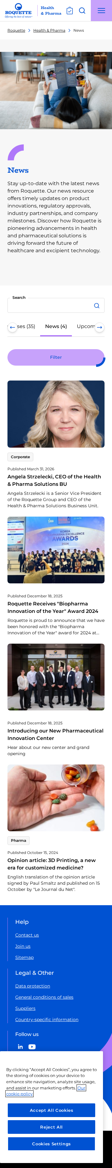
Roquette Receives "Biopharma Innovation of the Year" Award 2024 (52, 607)
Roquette (16, 30)
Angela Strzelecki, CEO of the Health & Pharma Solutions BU (54, 480)
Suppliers (25, 1008)
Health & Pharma (49, 30)
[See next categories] (100, 327)
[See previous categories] (12, 327)
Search (19, 297)
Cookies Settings (51, 1143)
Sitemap (24, 957)
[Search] (98, 305)
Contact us (27, 935)
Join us (22, 946)
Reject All (51, 1127)
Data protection (32, 986)
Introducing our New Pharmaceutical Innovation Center (55, 734)
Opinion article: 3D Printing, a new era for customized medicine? (51, 864)
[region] (51, 1107)
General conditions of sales (44, 997)
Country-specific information (46, 1019)
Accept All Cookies (51, 1110)
